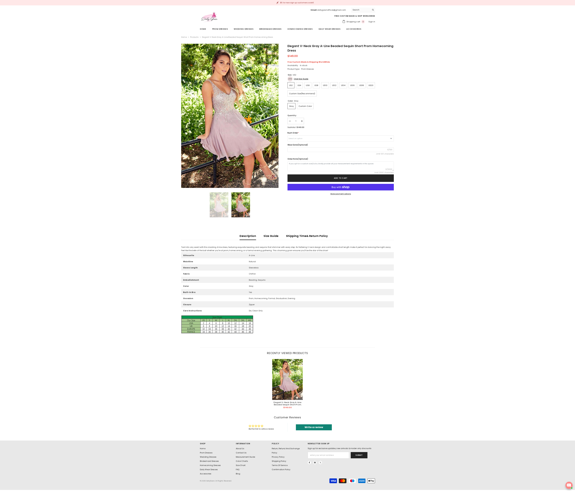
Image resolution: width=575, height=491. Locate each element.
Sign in (372, 21)
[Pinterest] (315, 462)
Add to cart (340, 178)
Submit (359, 455)
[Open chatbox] (569, 485)
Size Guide (271, 236)
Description (248, 236)
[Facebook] (309, 462)
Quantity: (292, 115)
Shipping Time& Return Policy (307, 236)
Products (194, 37)
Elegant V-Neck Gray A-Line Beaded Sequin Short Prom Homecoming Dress (287, 403)
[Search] (363, 10)
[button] (298, 79)
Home (184, 37)
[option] (230, 116)
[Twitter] (320, 462)
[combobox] (360, 10)
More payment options (340, 194)
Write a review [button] (314, 427)
